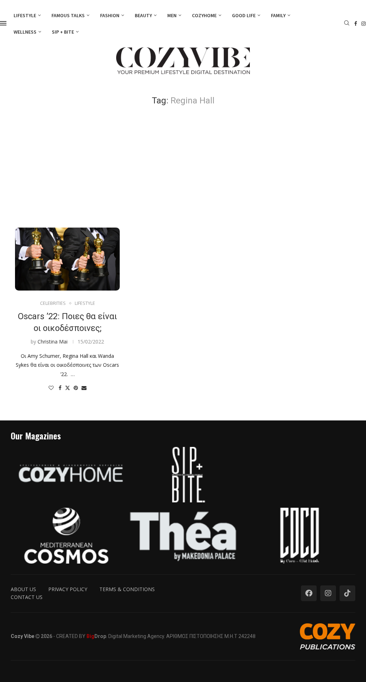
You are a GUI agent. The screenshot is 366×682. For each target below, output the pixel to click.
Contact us (27, 597)
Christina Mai (53, 341)
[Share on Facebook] (60, 387)
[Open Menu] (3, 23)
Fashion (109, 15)
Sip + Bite (63, 32)
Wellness (25, 32)
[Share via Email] (83, 387)
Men (172, 15)
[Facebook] (355, 23)
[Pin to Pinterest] (76, 387)
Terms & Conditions (127, 589)
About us (23, 589)
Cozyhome (204, 15)
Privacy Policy (67, 589)
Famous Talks (68, 15)
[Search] (346, 23)
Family (278, 15)
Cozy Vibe (22, 636)
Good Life (244, 15)
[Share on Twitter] (67, 387)
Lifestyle (25, 15)
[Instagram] (363, 23)
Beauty (143, 15)
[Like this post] (51, 387)
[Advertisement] (183, 167)
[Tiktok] (347, 593)
